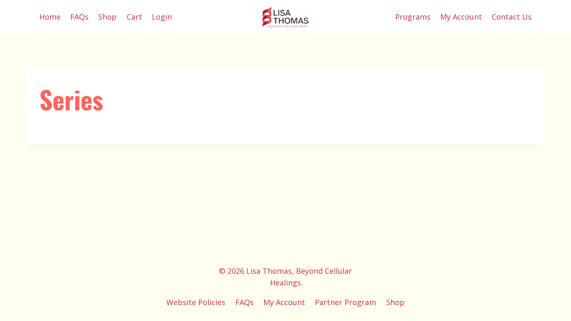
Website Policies (195, 302)
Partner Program (345, 302)
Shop (107, 17)
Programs (413, 17)
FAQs (79, 17)
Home (50, 17)
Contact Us (512, 17)
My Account (461, 17)
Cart (134, 17)
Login (162, 17)
